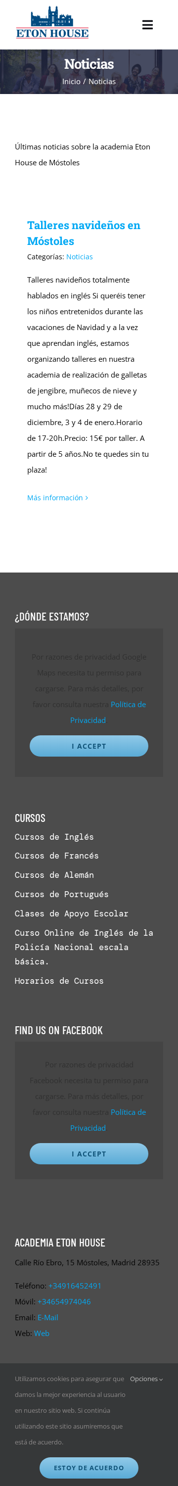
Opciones (144, 1378)
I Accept (89, 746)
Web (41, 1333)
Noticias (79, 256)
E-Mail (48, 1317)
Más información (55, 497)
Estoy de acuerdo (89, 1467)
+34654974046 (64, 1301)
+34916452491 (75, 1286)
